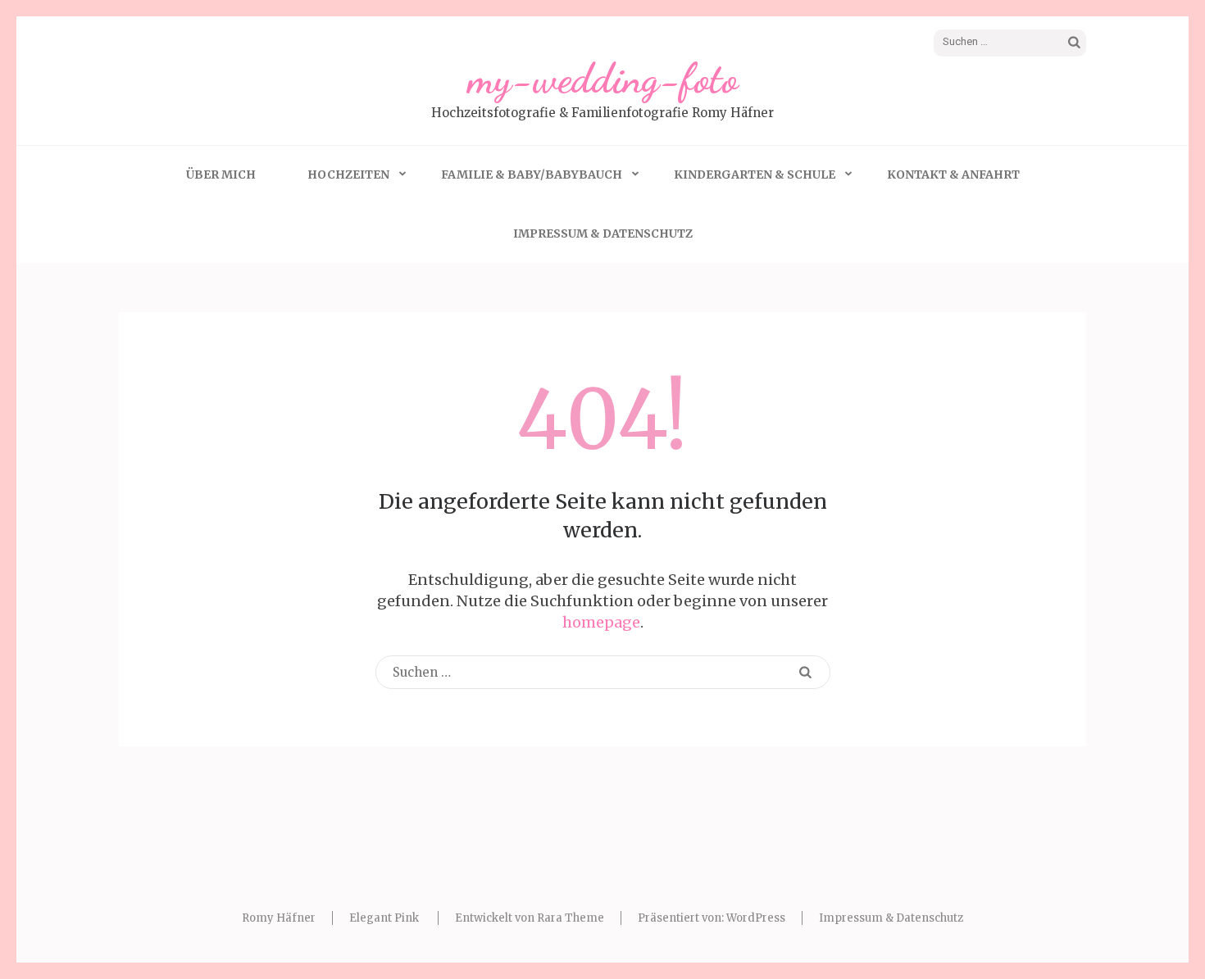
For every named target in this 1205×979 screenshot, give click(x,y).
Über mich (221, 174)
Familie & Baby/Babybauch (531, 174)
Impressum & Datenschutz (603, 233)
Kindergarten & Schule (754, 174)
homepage (601, 622)
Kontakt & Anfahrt (953, 174)
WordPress (755, 918)
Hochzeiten (348, 174)
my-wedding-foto (603, 79)
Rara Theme (570, 918)
